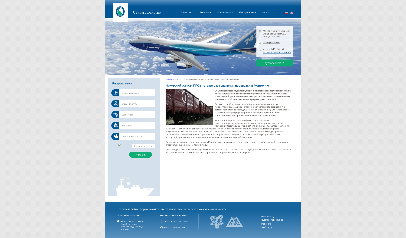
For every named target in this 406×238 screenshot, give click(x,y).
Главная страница (173, 79)
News (265, 12)
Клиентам (186, 12)
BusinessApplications (272, 219)
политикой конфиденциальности (205, 209)
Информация (246, 12)
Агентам (204, 12)
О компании (224, 12)
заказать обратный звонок (277, 52)
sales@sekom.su (271, 42)
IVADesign (266, 227)
